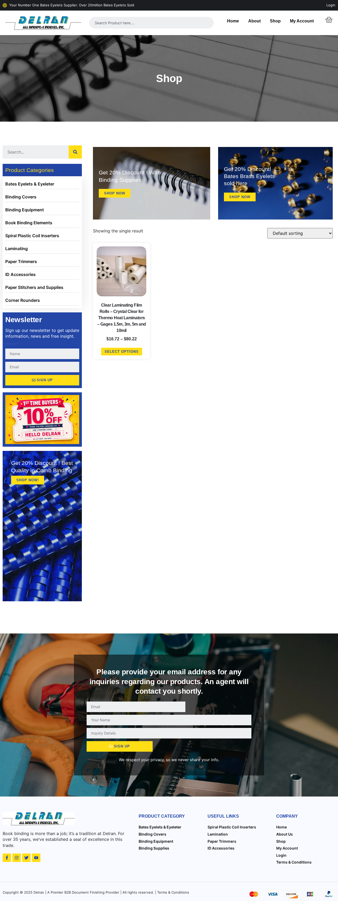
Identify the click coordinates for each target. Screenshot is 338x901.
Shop (275, 21)
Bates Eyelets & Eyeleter (29, 184)
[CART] (329, 20)
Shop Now (114, 193)
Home (233, 21)
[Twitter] (26, 858)
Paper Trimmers (21, 261)
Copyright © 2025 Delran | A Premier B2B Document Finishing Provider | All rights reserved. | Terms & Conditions (96, 892)
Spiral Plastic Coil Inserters (32, 235)
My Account (302, 21)
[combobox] (151, 22)
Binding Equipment (24, 209)
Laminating (16, 248)
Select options (122, 352)
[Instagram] (16, 858)
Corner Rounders (22, 300)
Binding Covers (20, 196)
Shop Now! (27, 480)
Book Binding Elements (28, 222)
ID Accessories (20, 274)
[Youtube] (36, 858)
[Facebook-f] (7, 858)
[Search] (75, 152)
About (254, 21)
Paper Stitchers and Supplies (34, 287)
